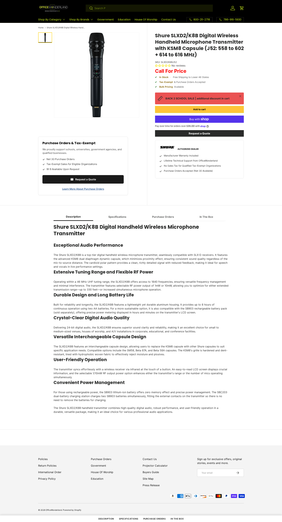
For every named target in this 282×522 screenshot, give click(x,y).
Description (106, 518)
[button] (241, 8)
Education (124, 19)
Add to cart (199, 109)
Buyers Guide (151, 472)
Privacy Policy (47, 478)
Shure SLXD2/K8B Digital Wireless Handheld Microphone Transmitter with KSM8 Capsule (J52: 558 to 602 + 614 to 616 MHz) (66, 28)
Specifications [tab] (117, 216)
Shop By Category (49, 19)
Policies (43, 459)
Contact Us (168, 19)
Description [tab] (73, 216)
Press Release (151, 485)
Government (105, 19)
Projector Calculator (155, 465)
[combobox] (149, 8)
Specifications (128, 518)
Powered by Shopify (72, 510)
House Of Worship (145, 19)
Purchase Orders (101, 459)
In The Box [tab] (206, 216)
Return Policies (47, 465)
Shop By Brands (79, 19)
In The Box (177, 518)
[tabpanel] (141, 319)
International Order (49, 472)
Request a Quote (199, 133)
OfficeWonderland (54, 510)
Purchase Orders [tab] (163, 216)
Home (41, 28)
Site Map (148, 478)
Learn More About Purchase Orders (83, 188)
